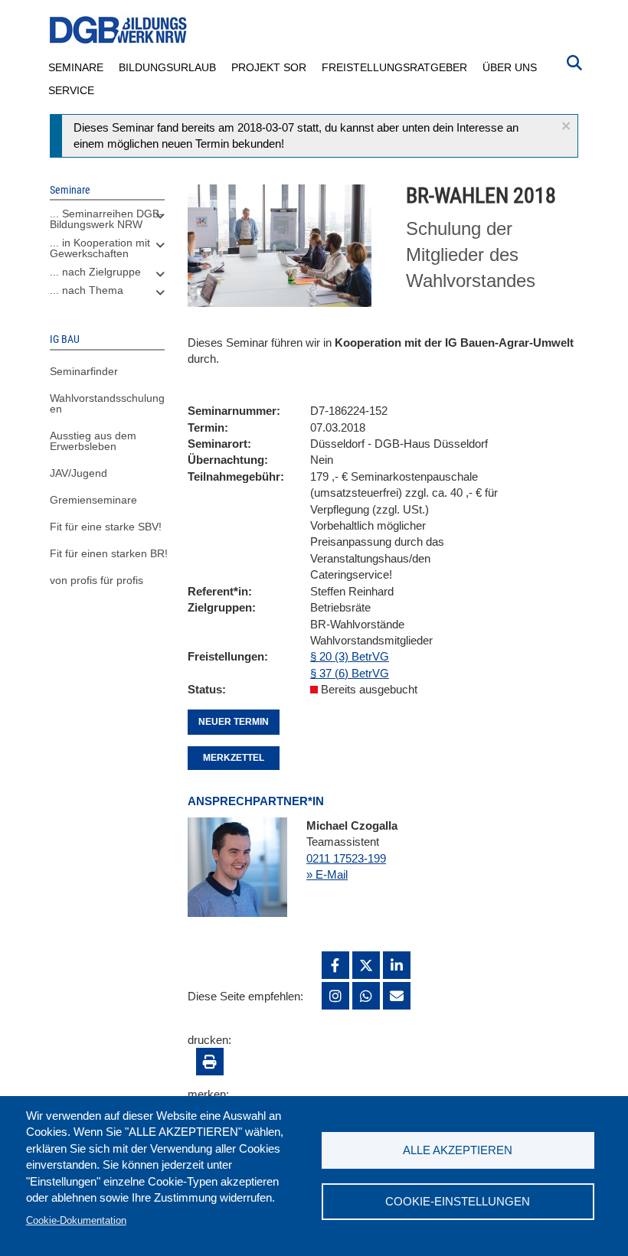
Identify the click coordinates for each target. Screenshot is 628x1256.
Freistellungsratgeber (394, 67)
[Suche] (574, 61)
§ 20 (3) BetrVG (349, 656)
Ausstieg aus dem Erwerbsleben (93, 440)
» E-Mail (327, 874)
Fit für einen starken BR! (109, 553)
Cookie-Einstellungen (457, 1201)
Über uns (509, 67)
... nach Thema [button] (86, 290)
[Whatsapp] (366, 996)
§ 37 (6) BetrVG (349, 673)
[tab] (107, 222)
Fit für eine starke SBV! (106, 526)
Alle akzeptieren (457, 1149)
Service (71, 90)
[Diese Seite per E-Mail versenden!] (396, 996)
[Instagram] (335, 996)
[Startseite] (119, 30)
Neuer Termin (233, 721)
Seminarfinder (84, 371)
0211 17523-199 (346, 858)
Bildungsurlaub (167, 67)
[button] (566, 126)
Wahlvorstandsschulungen (107, 403)
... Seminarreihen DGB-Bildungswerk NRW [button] (106, 219)
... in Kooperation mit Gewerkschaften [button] (100, 248)
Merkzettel (233, 757)
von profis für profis (96, 580)
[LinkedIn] (396, 965)
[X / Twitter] (366, 965)
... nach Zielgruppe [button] (95, 271)
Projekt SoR (268, 67)
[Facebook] (335, 965)
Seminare (75, 67)
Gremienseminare (93, 500)
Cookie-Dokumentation (76, 1220)
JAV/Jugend (78, 473)
